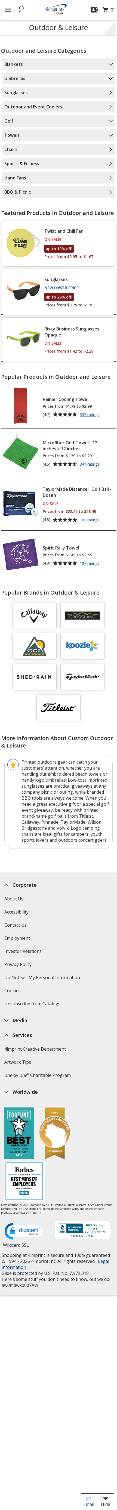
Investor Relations (23, 953)
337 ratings (90, 414)
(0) (109, 11)
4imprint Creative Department (35, 1049)
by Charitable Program (37, 1075)
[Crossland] (82, 615)
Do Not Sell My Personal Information (42, 979)
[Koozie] (82, 646)
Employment (17, 938)
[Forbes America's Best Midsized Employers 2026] (24, 1182)
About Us (13, 899)
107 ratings (90, 563)
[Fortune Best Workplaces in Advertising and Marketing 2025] (19, 1134)
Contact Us (15, 925)
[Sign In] (95, 9)
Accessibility (16, 912)
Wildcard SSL (16, 1247)
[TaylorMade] (82, 677)
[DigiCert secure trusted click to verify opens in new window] (25, 1231)
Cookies (13, 992)
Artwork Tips (17, 1062)
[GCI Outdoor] (34, 646)
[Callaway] (34, 615)
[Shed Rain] (34, 677)
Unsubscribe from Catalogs (33, 1005)
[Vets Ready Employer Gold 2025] (55, 1134)
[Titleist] (58, 708)
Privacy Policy (18, 966)
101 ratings (90, 520)
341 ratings (90, 464)
